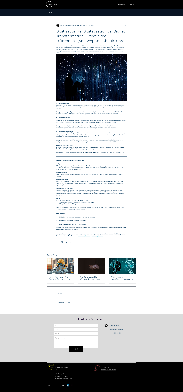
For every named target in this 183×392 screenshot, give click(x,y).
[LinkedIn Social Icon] (68, 385)
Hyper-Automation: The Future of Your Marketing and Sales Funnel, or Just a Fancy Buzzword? (60, 278)
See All (134, 255)
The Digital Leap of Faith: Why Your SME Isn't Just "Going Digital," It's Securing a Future (91, 278)
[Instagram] (72, 385)
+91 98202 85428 (115, 333)
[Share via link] (71, 242)
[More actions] (125, 25)
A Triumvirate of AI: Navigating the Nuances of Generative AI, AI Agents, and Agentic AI (122, 278)
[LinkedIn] (106, 325)
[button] (134, 12)
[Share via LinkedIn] (66, 242)
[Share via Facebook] (57, 242)
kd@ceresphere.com (116, 329)
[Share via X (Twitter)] (62, 242)
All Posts (49, 12)
